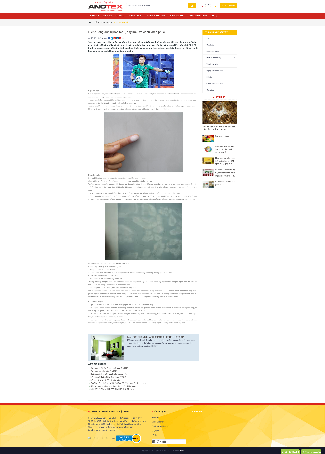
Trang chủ (94, 16)
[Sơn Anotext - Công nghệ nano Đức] (105, 6)
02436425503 (211, 7)
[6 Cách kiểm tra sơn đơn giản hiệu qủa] (208, 184)
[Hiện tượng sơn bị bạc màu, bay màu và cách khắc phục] (107, 347)
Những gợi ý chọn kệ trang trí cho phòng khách (109, 374)
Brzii (182, 450)
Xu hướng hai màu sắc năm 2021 (104, 371)
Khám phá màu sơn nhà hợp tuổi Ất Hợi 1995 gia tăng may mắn (224, 149)
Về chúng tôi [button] (160, 411)
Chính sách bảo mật (214, 83)
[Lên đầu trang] (320, 448)
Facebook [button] (197, 411)
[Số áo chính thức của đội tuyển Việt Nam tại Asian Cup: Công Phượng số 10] (208, 172)
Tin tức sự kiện (177, 16)
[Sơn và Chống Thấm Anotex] (153, 442)
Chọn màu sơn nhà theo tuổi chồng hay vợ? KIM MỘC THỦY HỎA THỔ (225, 161)
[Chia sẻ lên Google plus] (114, 38)
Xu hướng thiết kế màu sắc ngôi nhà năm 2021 (109, 368)
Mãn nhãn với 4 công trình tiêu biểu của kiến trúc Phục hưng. (219, 128)
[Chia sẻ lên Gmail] (123, 38)
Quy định (210, 90)
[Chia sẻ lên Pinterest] (120, 38)
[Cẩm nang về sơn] (208, 138)
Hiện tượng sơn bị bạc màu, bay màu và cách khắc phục (126, 32)
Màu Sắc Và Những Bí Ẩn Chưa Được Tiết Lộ (108, 377)
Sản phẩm (120, 16)
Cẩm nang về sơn (222, 136)
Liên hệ (214, 16)
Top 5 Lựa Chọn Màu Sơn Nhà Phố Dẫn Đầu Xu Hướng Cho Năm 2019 (118, 383)
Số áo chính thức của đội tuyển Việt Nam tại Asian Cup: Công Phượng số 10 (225, 173)
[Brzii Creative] (159, 442)
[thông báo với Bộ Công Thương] (101, 438)
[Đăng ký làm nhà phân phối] (128, 438)
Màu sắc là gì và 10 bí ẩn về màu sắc (105, 380)
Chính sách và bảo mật (161, 426)
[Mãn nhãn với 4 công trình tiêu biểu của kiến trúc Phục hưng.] (219, 112)
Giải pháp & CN (135, 16)
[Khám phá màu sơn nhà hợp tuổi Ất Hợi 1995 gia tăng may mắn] (208, 149)
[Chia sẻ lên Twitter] (112, 38)
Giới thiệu (107, 16)
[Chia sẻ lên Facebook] (109, 38)
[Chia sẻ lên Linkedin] (117, 38)
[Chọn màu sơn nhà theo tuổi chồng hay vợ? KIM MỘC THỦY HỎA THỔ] (208, 161)
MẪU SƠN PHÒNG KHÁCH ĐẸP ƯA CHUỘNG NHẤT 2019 (155, 337)
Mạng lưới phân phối (198, 16)
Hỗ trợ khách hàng (156, 16)
